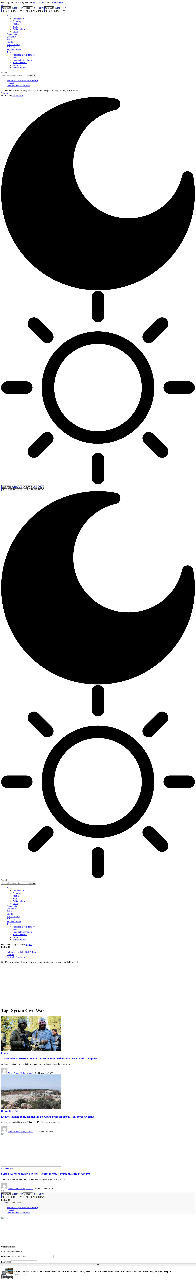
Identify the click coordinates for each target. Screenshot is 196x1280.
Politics (4, 1053)
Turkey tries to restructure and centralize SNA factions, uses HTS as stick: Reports (49, 1058)
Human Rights (7, 1111)
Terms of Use (57, 2)
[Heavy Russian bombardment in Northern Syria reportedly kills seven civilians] (31, 1108)
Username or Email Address (14, 1256)
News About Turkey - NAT (20, 1073)
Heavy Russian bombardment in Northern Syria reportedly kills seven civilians (47, 1116)
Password (5, 1262)
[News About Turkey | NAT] (33, 11)
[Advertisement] (98, 985)
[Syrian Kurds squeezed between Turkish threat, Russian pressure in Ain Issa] (31, 1166)
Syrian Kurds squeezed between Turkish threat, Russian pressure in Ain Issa (45, 1173)
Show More (17, 95)
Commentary (7, 1168)
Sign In (29, 944)
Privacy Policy (39, 2)
